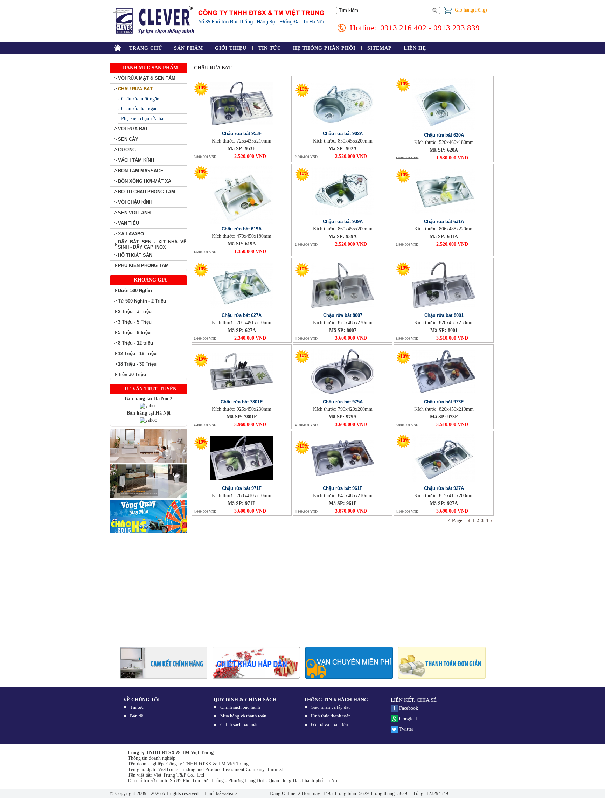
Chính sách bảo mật (239, 724)
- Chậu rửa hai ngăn (138, 108)
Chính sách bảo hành (240, 707)
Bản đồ (137, 716)
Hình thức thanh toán (331, 716)
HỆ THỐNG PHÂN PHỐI (324, 48)
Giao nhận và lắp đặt (330, 707)
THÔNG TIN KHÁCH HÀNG (336, 699)
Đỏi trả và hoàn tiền (329, 724)
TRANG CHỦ (145, 48)
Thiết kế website (220, 793)
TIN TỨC (269, 48)
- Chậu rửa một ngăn (138, 99)
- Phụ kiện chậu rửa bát (141, 118)
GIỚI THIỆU (230, 48)
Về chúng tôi (141, 699)
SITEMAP (379, 48)
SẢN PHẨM (188, 48)
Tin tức (137, 707)
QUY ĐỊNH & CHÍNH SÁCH (245, 699)
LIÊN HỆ (415, 48)
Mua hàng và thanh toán (243, 716)
